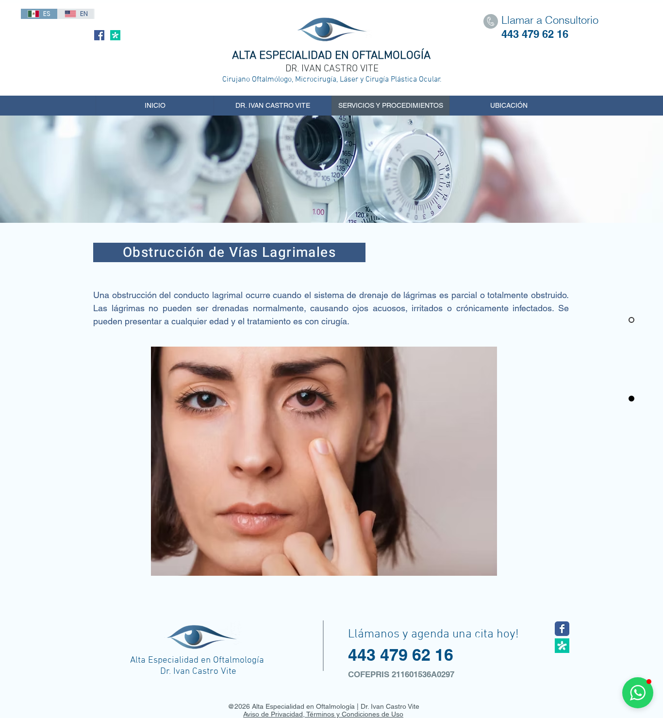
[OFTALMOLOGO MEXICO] (562, 628)
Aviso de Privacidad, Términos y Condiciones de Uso (323, 714)
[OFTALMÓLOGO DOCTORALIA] (115, 35)
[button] (637, 692)
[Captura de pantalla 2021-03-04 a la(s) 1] (562, 645)
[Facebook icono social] (99, 35)
